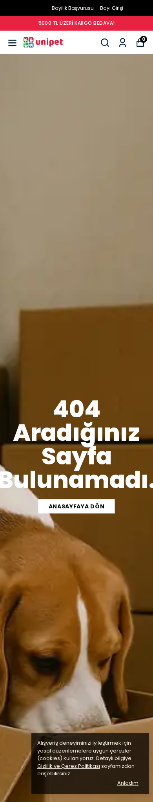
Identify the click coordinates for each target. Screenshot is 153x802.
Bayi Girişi (111, 8)
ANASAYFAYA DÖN (77, 506)
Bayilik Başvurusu (73, 8)
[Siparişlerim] (123, 42)
